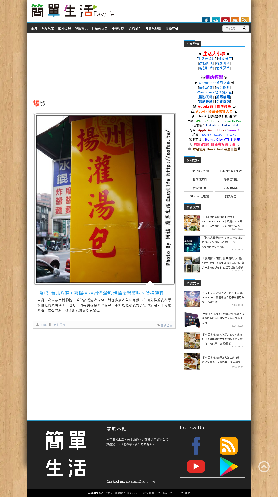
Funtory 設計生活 (231, 170)
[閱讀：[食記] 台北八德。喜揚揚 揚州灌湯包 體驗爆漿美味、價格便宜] (104, 199)
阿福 (44, 324)
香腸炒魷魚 (200, 188)
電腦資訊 (81, 28)
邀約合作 (135, 28)
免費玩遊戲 (153, 28)
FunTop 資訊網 (199, 170)
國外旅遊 (64, 28)
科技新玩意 (100, 28)
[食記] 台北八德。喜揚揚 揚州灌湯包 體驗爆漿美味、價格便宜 (100, 293)
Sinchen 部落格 (200, 196)
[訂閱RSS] (245, 21)
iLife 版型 (183, 493)
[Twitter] (216, 21)
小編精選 (118, 28)
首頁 (34, 28)
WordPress (96, 493)
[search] (244, 28)
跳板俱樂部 (231, 188)
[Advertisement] (104, 67)
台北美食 (60, 324)
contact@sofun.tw (140, 481)
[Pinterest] (225, 21)
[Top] (264, 466)
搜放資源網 (200, 179)
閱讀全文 (167, 325)
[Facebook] (206, 21)
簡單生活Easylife (72, 11)
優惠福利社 (231, 179)
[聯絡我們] (235, 21)
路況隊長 (230, 196)
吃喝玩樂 (48, 28)
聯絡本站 (171, 28)
